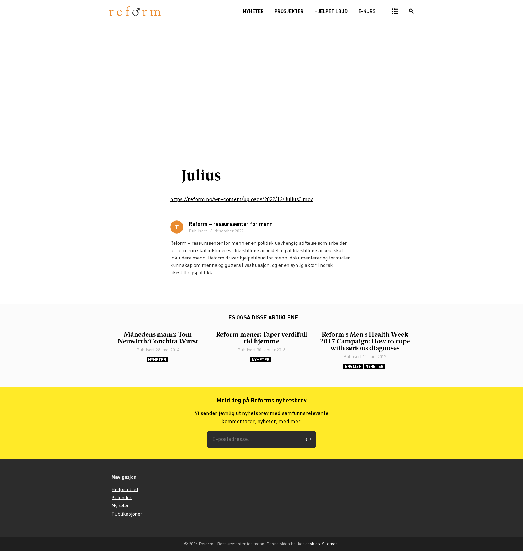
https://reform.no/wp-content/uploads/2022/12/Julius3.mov (241, 199)
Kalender (122, 498)
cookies (312, 544)
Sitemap (330, 544)
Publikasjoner (127, 514)
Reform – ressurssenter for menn (231, 224)
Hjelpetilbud (125, 490)
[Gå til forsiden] (135, 11)
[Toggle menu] (395, 11)
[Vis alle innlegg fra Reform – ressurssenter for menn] (176, 227)
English (353, 366)
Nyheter (157, 359)
